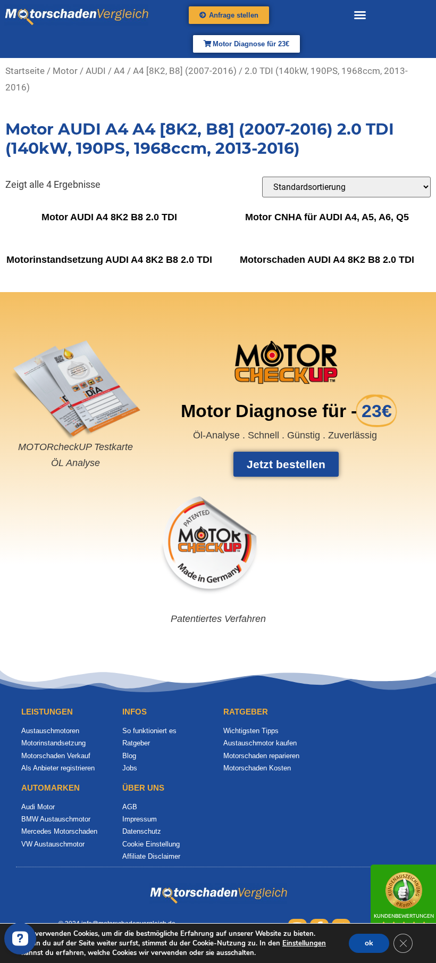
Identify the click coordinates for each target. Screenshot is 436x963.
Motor (65, 71)
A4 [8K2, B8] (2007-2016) (185, 71)
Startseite (25, 71)
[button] (360, 14)
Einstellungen (304, 943)
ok (369, 943)
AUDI (96, 71)
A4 (119, 71)
